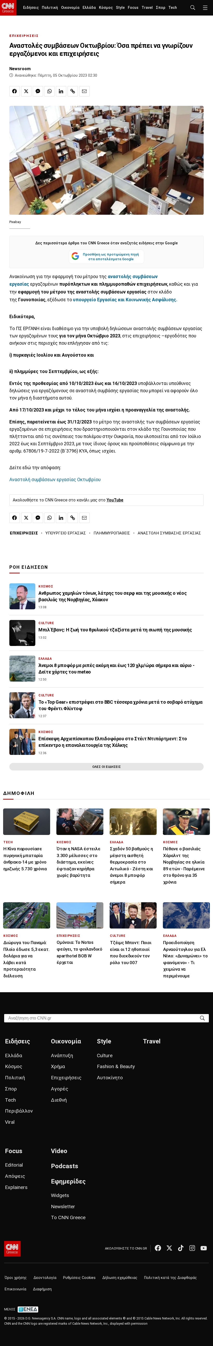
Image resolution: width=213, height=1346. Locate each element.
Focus (133, 7)
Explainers (16, 1187)
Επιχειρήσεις (66, 1078)
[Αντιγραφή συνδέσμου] (73, 91)
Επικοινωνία (15, 1289)
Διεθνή (59, 1100)
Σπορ (160, 7)
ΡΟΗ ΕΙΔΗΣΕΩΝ (28, 567)
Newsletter (63, 1207)
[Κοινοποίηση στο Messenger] (38, 91)
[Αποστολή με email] (84, 91)
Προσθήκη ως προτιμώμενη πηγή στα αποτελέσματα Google (111, 256)
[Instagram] (192, 1248)
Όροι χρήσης (16, 1278)
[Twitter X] (169, 1248)
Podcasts (64, 1166)
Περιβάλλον (19, 1111)
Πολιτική (50, 7)
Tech (172, 7)
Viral (10, 1122)
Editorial (14, 1165)
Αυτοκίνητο (110, 1078)
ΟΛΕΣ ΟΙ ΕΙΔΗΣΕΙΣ (106, 767)
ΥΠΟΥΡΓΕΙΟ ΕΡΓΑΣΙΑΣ (65, 533)
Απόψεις (15, 1176)
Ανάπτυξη (62, 1055)
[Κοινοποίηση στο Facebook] (14, 91)
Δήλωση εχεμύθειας (119, 1278)
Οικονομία (70, 7)
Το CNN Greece (68, 1217)
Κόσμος (106, 7)
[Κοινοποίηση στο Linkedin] (61, 91)
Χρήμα (58, 1066)
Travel (147, 7)
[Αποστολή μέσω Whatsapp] (49, 91)
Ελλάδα (89, 7)
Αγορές (59, 1089)
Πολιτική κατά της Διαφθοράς (170, 1278)
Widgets (60, 1195)
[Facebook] (158, 1248)
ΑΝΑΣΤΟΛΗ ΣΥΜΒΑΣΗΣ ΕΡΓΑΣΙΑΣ (169, 533)
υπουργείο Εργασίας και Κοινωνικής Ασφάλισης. (125, 299)
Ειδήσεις (31, 7)
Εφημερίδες (68, 1181)
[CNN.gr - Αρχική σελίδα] (12, 1249)
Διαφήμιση (42, 1289)
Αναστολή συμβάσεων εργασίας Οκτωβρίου (55, 479)
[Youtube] (204, 1248)
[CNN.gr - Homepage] (8, 8)
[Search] (202, 1018)
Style (120, 7)
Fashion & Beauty (116, 1066)
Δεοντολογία (45, 1278)
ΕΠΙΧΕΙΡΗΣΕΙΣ (24, 36)
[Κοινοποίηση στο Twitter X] (26, 91)
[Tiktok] (181, 1248)
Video (59, 1151)
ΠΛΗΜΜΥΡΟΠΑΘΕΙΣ (112, 533)
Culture (104, 1055)
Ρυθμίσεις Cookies (79, 1278)
